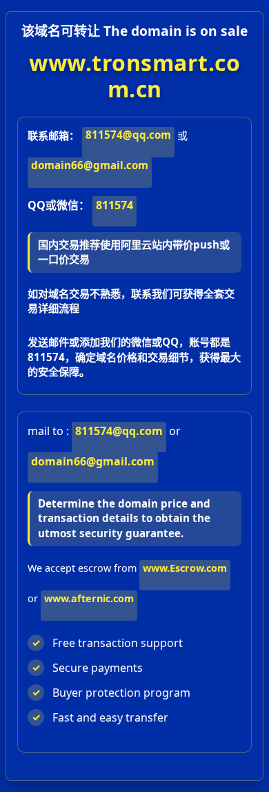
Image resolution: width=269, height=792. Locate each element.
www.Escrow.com (185, 567)
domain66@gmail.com (89, 165)
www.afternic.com (89, 598)
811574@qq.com (128, 135)
